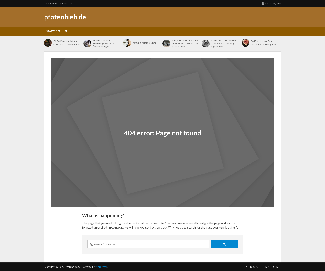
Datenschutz (50, 3)
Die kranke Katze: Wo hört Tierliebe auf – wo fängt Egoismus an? (224, 43)
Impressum (66, 3)
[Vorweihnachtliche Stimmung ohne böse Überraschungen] (87, 43)
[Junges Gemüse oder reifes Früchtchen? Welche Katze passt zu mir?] (166, 43)
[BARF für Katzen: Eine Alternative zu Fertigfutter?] (245, 43)
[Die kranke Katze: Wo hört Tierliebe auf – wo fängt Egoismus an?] (206, 43)
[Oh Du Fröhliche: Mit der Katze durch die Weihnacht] (48, 43)
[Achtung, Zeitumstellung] (127, 43)
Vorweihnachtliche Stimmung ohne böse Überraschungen (103, 43)
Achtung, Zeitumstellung (144, 42)
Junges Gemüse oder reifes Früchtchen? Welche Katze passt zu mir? (185, 43)
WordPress (101, 266)
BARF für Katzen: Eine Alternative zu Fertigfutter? (264, 43)
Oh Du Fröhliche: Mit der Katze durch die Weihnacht (66, 43)
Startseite (53, 31)
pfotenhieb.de (65, 17)
